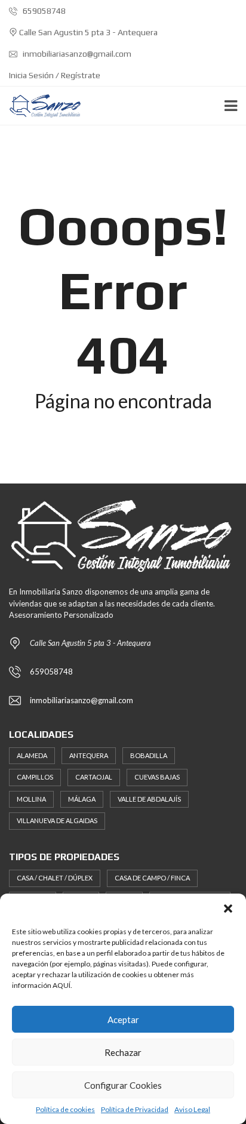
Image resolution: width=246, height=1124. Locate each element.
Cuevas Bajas (157, 777)
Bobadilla (148, 755)
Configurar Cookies (123, 1085)
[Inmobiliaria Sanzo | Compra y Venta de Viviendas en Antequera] (41, 106)
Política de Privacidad (134, 1109)
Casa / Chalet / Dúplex (55, 878)
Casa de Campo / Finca (152, 878)
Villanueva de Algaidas (57, 820)
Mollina (31, 799)
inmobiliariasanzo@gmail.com (76, 53)
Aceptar (123, 1019)
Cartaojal (93, 777)
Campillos (35, 777)
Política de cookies (65, 1109)
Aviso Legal (192, 1109)
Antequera (88, 755)
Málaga (82, 799)
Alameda (32, 755)
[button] (228, 908)
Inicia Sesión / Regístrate (54, 75)
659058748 (43, 11)
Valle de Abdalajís (149, 799)
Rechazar (123, 1052)
